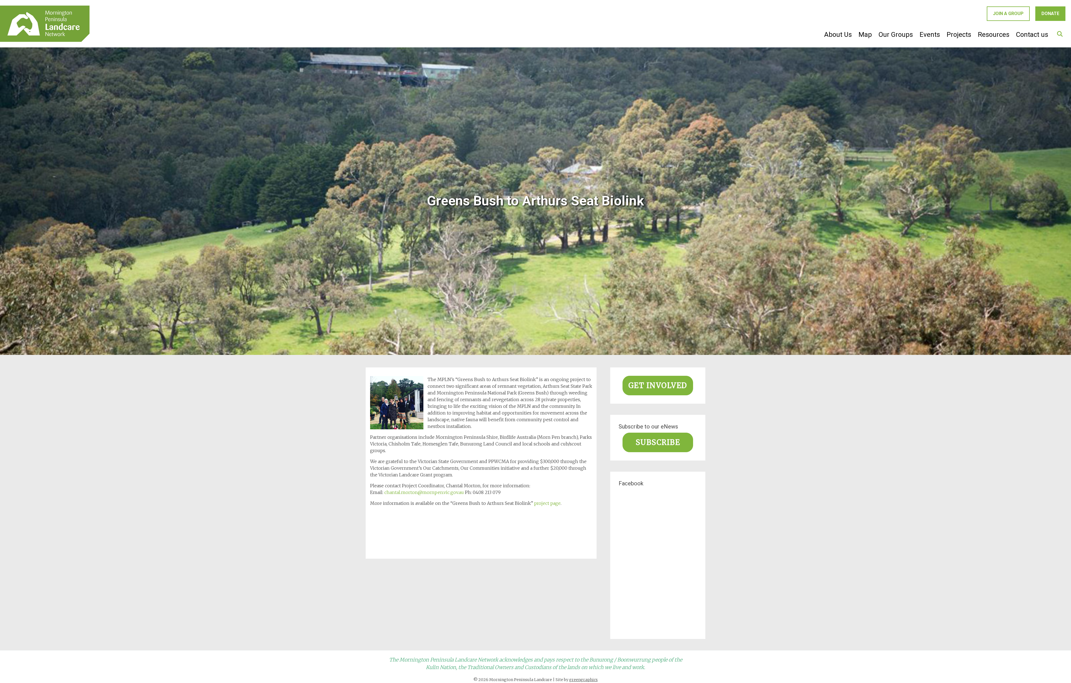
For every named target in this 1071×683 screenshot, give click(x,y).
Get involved (657, 385)
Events (930, 34)
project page (547, 503)
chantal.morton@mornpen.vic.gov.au (424, 492)
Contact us (1032, 34)
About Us (838, 34)
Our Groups (896, 34)
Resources (993, 34)
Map (865, 34)
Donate (1050, 13)
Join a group (1008, 13)
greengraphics (583, 679)
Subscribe (658, 442)
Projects (959, 34)
